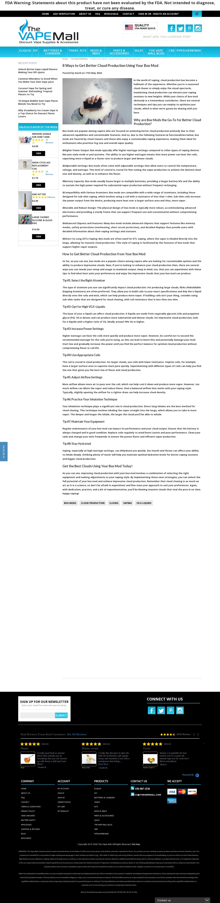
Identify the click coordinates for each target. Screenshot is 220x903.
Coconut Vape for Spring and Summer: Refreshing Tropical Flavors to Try (35, 91)
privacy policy (28, 811)
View (38, 153)
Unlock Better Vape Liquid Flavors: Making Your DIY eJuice (38, 71)
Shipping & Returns (30, 829)
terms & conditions (31, 806)
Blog (23, 833)
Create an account (166, 13)
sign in (61, 793)
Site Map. (136, 844)
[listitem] (45, 757)
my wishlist (63, 811)
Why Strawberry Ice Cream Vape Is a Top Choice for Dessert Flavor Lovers (38, 113)
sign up (61, 797)
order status (64, 802)
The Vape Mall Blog (78, 59)
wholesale (111, 13)
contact (128, 13)
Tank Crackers (28, 815)
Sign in (142, 13)
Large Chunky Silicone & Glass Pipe (42, 220)
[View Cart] (197, 14)
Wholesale (26, 824)
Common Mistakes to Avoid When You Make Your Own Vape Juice (37, 80)
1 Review (51, 197)
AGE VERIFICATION (64, 13)
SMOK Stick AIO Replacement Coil (41, 165)
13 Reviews (49, 141)
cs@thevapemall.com (148, 795)
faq (97, 13)
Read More (103, 764)
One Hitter (39, 194)
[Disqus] (132, 550)
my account (63, 788)
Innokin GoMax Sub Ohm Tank (41, 135)
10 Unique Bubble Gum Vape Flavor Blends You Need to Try (38, 102)
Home (65, 59)
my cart (61, 806)
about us (85, 13)
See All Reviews (76, 734)
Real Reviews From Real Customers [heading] (43, 734)
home (23, 788)
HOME (45, 13)
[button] (194, 734)
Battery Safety (28, 820)
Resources (26, 838)
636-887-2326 (142, 788)
